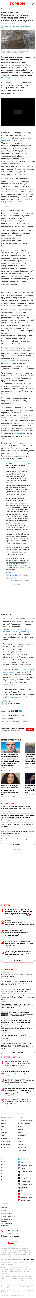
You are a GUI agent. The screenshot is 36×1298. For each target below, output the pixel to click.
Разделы (20, 1113)
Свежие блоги (7, 803)
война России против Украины (10, 721)
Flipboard (24, 1187)
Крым (3, 715)
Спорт (3, 1129)
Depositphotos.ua (29, 1259)
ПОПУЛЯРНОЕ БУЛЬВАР (11, 1057)
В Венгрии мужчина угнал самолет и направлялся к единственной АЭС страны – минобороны (19, 943)
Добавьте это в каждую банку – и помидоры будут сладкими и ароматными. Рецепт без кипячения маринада (20, 1080)
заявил (14, 657)
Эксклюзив (21, 1135)
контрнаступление (27, 721)
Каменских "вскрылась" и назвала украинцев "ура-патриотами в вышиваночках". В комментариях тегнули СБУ (10, 789)
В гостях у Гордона (24, 1123)
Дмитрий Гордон (26, 1158)
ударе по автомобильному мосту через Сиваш (18, 631)
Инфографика (5, 1144)
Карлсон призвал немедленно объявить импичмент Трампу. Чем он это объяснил (16, 1021)
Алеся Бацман (25, 1181)
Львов (3, 1161)
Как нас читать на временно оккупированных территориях (6, 1222)
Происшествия (5, 1141)
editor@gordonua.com (11, 1236)
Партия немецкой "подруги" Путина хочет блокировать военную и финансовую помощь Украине (17, 1028)
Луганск (3, 1180)
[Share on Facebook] (12, 711)
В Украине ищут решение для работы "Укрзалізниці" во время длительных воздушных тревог (18, 997)
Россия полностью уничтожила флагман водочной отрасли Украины (17, 832)
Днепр (3, 1174)
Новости (4, 1113)
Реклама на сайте (6, 1213)
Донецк (3, 1167)
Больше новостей (17, 1052)
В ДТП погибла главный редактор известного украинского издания (17, 1072)
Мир (2, 1126)
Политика (4, 1120)
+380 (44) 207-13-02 (11, 1233)
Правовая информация (8, 1216)
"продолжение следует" (16, 697)
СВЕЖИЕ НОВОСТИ (9, 969)
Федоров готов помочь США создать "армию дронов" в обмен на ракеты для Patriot (21, 1014)
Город (3, 1155)
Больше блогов (18, 844)
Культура (4, 1132)
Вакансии (4, 1207)
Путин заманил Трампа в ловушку (15, 839)
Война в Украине (13, 9)
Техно (3, 1135)
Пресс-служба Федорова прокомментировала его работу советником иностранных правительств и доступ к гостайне (19, 933)
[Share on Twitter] (16, 711)
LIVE (19, 1132)
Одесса (3, 1164)
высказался (19, 433)
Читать (30, 729)
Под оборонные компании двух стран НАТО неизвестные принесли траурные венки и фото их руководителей (17, 1005)
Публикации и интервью (25, 1120)
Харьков (3, 1171)
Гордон (3, 9)
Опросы (20, 1144)
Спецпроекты (22, 1150)
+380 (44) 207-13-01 (11, 1231)
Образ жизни (5, 1138)
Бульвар (5, 771)
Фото (19, 1138)
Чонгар (24, 715)
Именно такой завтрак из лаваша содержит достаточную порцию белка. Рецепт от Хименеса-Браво (18, 1063)
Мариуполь (4, 1177)
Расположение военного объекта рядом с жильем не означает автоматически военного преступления (16, 808)
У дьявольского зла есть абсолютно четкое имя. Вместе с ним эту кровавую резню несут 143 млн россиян (17, 817)
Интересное (5, 1147)
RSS (22, 1190)
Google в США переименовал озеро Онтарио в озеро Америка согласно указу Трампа (17, 990)
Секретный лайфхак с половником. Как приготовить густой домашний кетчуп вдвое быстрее (18, 1101)
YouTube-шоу (22, 1147)
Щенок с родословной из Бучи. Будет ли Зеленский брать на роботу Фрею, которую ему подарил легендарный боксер (19, 1091)
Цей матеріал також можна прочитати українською (16, 27)
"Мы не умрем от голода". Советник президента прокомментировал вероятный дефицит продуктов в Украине (17, 983)
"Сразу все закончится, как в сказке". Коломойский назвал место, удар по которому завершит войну (18, 952)
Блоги (11, 767)
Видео (20, 1141)
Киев (2, 1158)
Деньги (3, 1123)
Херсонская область (13, 715)
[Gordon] (17, 3)
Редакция (4, 1210)
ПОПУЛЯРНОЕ (7, 905)
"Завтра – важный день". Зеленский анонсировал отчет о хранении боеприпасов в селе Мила (17, 1036)
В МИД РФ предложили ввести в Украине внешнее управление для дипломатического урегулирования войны (20, 922)
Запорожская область (8, 718)
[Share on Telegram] (20, 711)
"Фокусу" (5, 78)
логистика (5, 724)
